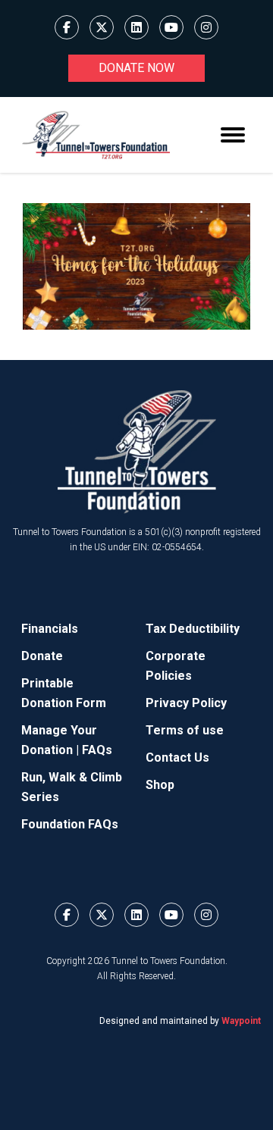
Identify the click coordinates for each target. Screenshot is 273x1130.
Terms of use (185, 730)
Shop (160, 785)
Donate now (136, 68)
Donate (42, 656)
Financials (49, 628)
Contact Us (177, 757)
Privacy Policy (186, 703)
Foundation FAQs (69, 824)
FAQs (97, 750)
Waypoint (241, 1021)
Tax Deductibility (193, 628)
